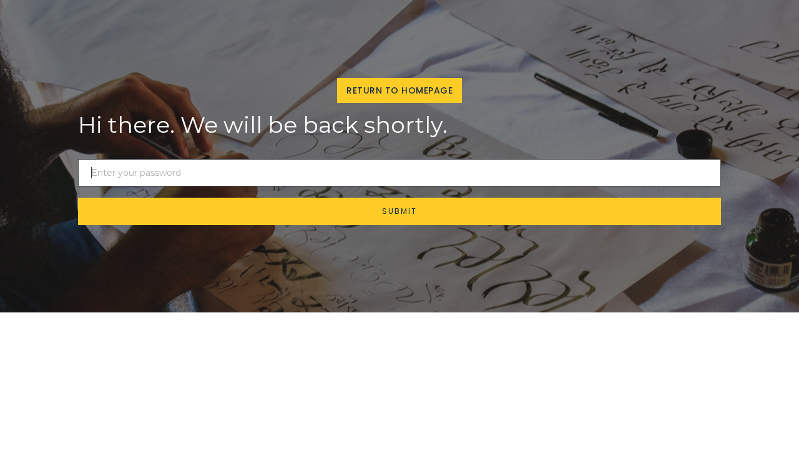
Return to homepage (399, 90)
